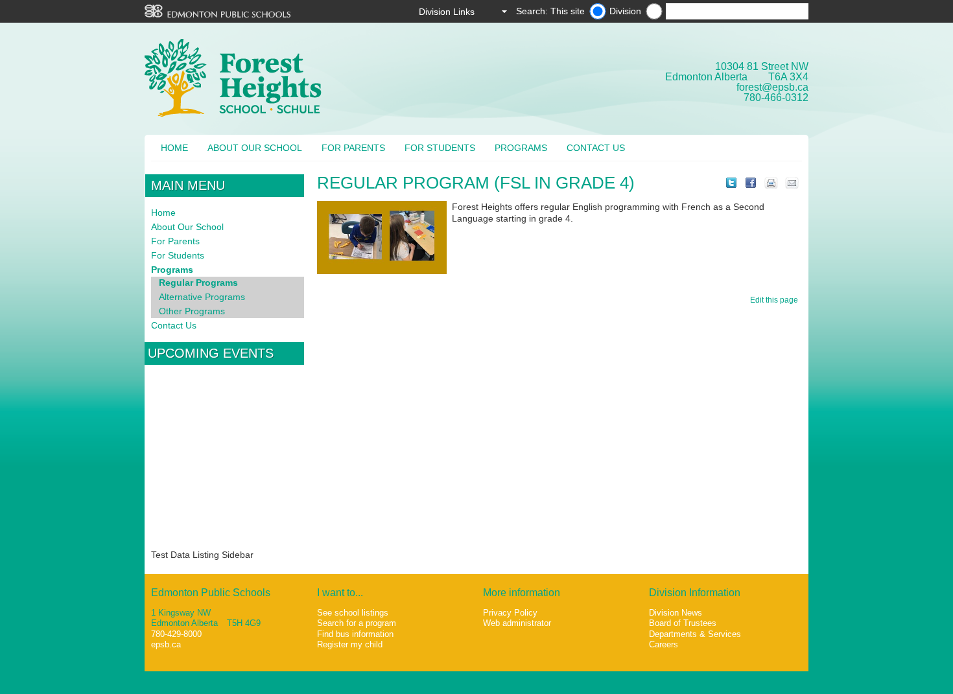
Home (174, 148)
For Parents (353, 148)
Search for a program (356, 623)
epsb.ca (166, 644)
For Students (440, 148)
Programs (521, 148)
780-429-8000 (176, 634)
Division (625, 11)
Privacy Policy (510, 613)
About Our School (254, 148)
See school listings (352, 613)
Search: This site (550, 11)
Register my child (349, 644)
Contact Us (596, 148)
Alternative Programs (202, 297)
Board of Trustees (682, 623)
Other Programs (192, 311)
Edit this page (776, 300)
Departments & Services (695, 634)
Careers (663, 644)
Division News (675, 613)
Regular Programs (198, 282)
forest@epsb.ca (772, 87)
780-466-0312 (776, 97)
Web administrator (517, 623)
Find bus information (355, 634)
